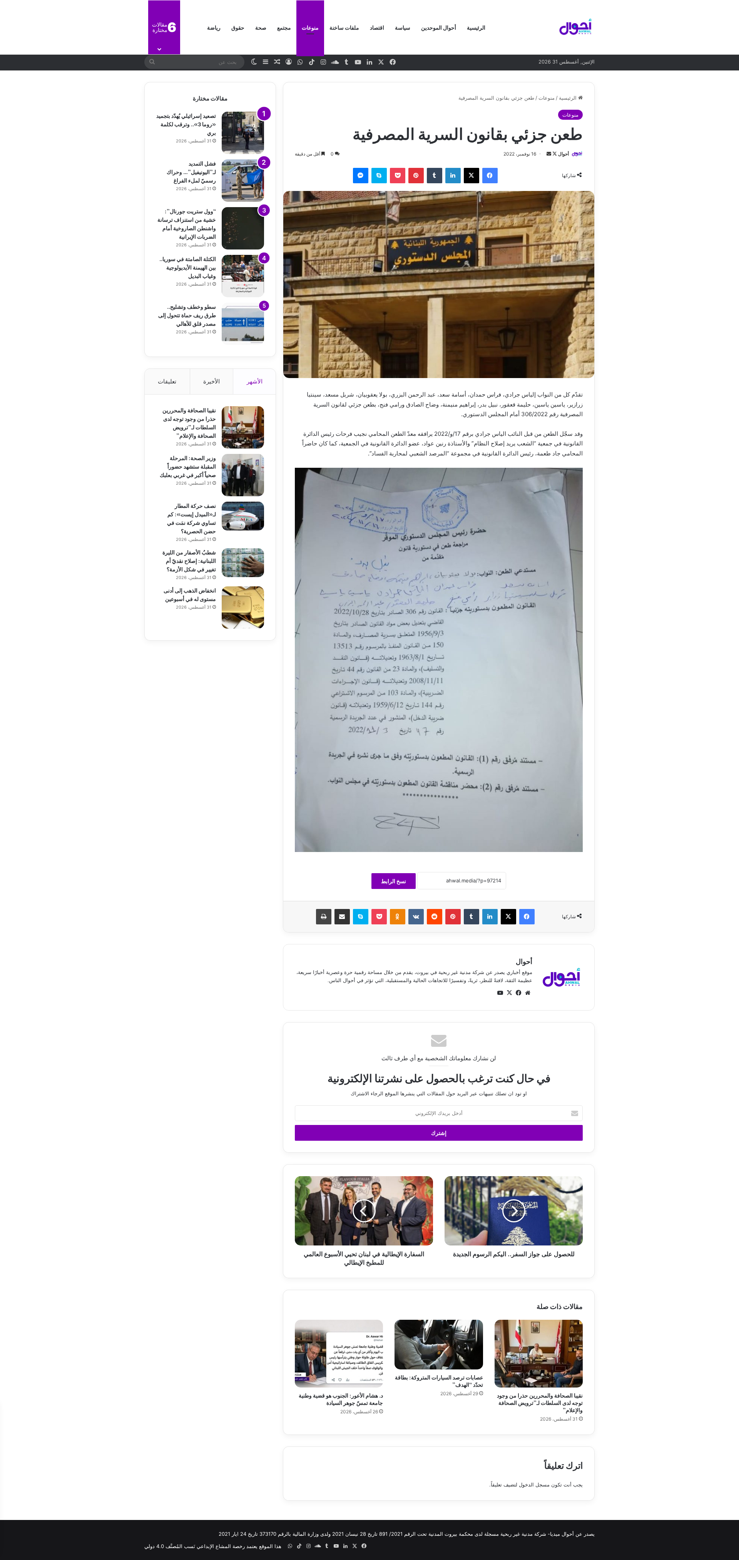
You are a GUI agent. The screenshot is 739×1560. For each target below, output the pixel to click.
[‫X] (471, 175)
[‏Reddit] (434, 916)
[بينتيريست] (416, 175)
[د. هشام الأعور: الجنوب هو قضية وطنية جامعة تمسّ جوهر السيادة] (339, 1354)
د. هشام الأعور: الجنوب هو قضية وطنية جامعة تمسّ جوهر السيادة (341, 1398)
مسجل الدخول (534, 1484)
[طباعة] (323, 916)
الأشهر (254, 381)
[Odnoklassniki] (397, 916)
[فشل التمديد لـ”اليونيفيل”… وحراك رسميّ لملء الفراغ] (243, 180)
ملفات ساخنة (344, 27)
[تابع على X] (554, 154)
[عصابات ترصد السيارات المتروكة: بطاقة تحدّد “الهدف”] (439, 1344)
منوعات (310, 27)
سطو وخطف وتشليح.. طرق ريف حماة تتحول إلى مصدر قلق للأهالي (187, 314)
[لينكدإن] (453, 175)
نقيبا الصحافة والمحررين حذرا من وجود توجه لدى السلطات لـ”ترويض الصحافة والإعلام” (540, 1402)
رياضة (214, 27)
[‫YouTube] (500, 993)
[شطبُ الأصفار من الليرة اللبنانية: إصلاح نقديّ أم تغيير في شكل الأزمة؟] (243, 562)
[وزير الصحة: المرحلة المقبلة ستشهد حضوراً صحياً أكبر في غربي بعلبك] (243, 475)
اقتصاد (377, 27)
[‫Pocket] (397, 175)
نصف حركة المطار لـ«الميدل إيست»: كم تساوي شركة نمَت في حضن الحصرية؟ (191, 518)
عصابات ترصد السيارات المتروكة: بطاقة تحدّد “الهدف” (439, 1380)
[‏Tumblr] (434, 175)
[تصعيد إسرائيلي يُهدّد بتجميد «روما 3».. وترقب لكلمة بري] (243, 133)
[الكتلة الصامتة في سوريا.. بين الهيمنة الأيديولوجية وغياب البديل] (243, 276)
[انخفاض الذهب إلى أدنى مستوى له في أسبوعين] (243, 607)
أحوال (563, 154)
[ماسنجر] (360, 175)
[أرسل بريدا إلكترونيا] (549, 154)
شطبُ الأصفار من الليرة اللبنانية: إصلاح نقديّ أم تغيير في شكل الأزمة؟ (189, 560)
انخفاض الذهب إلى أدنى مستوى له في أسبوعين (190, 594)
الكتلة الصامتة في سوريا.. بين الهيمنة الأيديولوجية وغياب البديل (187, 267)
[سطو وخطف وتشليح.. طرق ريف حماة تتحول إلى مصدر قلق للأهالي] (243, 324)
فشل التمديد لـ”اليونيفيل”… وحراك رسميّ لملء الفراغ (191, 171)
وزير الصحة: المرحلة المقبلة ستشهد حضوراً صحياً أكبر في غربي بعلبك (188, 466)
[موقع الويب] (527, 993)
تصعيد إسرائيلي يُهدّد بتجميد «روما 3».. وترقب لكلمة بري (186, 123)
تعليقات (167, 381)
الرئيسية (476, 27)
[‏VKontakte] (416, 916)
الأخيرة (211, 381)
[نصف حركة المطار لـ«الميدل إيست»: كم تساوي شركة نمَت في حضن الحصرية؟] (243, 516)
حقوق (237, 27)
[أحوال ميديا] (575, 27)
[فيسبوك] (490, 175)
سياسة (402, 27)
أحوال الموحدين (438, 27)
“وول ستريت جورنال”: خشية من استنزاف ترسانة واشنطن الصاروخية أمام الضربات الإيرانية (186, 223)
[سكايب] (379, 175)
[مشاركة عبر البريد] (342, 916)
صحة (260, 27)
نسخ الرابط (393, 881)
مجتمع (284, 27)
